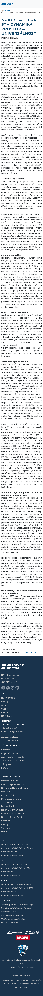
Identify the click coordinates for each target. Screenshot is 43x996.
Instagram (6, 824)
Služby (4, 708)
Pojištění (5, 791)
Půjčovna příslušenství (12, 784)
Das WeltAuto (8, 806)
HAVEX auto (7, 716)
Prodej (4, 701)
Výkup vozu (7, 764)
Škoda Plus (6, 802)
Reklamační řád (8, 911)
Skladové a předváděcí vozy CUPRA (17, 888)
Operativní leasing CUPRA (13, 895)
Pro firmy (6, 712)
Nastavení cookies (10, 922)
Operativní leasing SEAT (12, 875)
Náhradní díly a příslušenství (15, 788)
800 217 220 (12, 727)
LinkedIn (5, 831)
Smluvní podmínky (21, 987)
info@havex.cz (16, 731)
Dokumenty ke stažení (12, 813)
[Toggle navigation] (38, 4)
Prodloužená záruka (11, 798)
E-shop (30, 967)
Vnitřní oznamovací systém (13, 919)
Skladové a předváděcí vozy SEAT (16, 868)
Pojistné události (9, 780)
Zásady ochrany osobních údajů (25, 984)
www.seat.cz (30, 652)
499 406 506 (12, 740)
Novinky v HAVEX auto (12, 809)
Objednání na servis (11, 753)
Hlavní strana (8, 697)
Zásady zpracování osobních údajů (17, 904)
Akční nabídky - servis (12, 760)
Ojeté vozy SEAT (8, 871)
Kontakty (5, 749)
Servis (4, 705)
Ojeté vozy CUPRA (9, 891)
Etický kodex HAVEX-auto (12, 915)
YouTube (5, 828)
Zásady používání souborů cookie (16, 908)
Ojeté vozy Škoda (9, 851)
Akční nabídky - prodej (13, 757)
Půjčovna (21, 967)
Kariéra (5, 767)
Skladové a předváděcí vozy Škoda (17, 848)
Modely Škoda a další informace (15, 844)
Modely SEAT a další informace (15, 864)
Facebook (6, 820)
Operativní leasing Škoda (12, 855)
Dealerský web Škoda (12, 817)
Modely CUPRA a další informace (16, 884)
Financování (7, 795)
